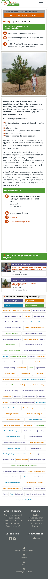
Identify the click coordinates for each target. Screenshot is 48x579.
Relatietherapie (36, 448)
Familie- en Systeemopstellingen (34, 350)
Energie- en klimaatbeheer (12, 350)
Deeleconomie (10, 345)
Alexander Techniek (39, 310)
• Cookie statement (35, 520)
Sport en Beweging (22, 459)
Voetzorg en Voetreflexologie (12, 488)
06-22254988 (14, 217)
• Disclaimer (35, 526)
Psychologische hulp (35, 436)
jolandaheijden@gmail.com (20, 221)
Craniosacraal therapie (31, 339)
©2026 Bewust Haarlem (24, 551)
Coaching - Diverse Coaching (33, 333)
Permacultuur (40, 425)
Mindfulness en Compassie (25, 402)
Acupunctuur (7, 310)
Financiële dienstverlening (18, 356)
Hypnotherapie (40, 368)
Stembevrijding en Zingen (37, 459)
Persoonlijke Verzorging (11, 431)
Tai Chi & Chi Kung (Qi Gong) (36, 471)
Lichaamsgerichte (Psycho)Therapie (33, 391)
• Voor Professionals (12, 523)
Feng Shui (5, 356)
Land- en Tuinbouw (10, 385)
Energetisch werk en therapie (33, 345)
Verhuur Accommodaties (12, 482)
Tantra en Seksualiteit (11, 477)
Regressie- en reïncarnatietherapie (14, 442)
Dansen (42, 339)
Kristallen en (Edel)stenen (11, 379)
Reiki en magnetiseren (37, 442)
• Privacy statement (35, 518)
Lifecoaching (17, 396)
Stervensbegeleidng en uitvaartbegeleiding (24, 465)
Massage (5, 402)
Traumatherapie (39, 477)
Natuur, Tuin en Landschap (11, 408)
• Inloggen (36, 538)
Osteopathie (28, 425)
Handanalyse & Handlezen (12, 362)
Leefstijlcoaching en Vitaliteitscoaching (32, 385)
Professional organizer (13, 436)
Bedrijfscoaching (39, 316)
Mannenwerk (41, 396)
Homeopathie (21, 368)
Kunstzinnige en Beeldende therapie (33, 379)
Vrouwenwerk (28, 488)
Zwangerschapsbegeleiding (24, 500)
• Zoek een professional (12, 515)
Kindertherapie (25, 373)
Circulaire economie (12, 333)
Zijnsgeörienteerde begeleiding (35, 494)
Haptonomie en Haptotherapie (34, 362)
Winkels (5, 494)
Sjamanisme (41, 454)
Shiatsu (32, 454)
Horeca (31, 368)
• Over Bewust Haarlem (12, 520)
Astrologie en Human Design (12, 316)
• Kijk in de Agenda (12, 518)
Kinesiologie (39, 373)
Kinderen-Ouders (10, 373)
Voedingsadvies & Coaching (34, 482)
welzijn (7, 306)
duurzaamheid (31, 306)
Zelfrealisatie (19, 494)
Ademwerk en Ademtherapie (21, 310)
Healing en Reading (9, 368)
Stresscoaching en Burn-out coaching (14, 471)
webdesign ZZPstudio (24, 572)
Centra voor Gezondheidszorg (34, 327)
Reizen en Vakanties (14, 448)
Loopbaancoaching (29, 396)
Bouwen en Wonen (37, 322)
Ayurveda (28, 316)
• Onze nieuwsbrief (12, 526)
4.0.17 (24, 565)
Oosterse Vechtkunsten (13, 419)
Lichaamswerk (7, 396)
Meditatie (13, 402)
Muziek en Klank (41, 402)
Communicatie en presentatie (12, 339)
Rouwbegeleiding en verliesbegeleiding (15, 454)
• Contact (35, 515)
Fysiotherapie (41, 356)
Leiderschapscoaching (11, 391)
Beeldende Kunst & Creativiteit (14, 322)
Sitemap (24, 558)
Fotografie (31, 356)
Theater (26, 477)
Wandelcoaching (40, 488)
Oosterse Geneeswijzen (34, 414)
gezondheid (30, 300)
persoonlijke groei (12, 300)
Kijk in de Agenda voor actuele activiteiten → (24, 15)
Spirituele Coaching (8, 459)
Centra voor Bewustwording (12, 327)
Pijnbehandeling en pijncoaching (34, 431)
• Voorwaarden (36, 523)
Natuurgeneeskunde (12, 414)
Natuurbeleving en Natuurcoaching (34, 408)
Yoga (11, 494)
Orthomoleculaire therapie (12, 425)
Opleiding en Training (35, 419)
